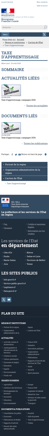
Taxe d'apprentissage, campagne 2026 (18, 100)
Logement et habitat (35, 391)
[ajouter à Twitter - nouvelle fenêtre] (15, 154)
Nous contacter (42, 2)
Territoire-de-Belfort (36, 260)
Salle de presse (42, 6)
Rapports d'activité (11, 423)
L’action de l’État (35, 42)
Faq (5, 224)
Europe (30, 384)
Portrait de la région (15, 164)
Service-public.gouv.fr (14, 283)
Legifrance (9, 287)
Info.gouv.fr (9, 279)
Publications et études (12, 420)
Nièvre (30, 252)
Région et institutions (15, 42)
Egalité (6, 369)
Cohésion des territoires (13, 388)
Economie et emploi (11, 362)
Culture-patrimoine (11, 359)
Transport (32, 403)
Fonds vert (8, 375)
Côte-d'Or (8, 252)
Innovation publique (36, 348)
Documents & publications (15, 409)
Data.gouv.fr (9, 291)
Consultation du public (12, 413)
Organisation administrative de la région (22, 171)
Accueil (20, 39)
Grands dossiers (10, 380)
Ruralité (31, 413)
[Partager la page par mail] (19, 154)
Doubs (6, 256)
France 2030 (32, 342)
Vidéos (30, 423)
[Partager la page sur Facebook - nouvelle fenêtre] (12, 154)
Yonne (30, 264)
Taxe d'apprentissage (16, 183)
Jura (6, 264)
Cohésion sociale (10, 356)
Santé (30, 366)
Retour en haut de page (31, 154)
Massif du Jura (33, 394)
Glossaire (8, 228)
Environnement (10, 372)
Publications (32, 357)
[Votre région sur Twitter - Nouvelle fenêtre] (44, 34)
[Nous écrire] (9, 299)
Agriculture (8, 384)
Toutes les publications (36, 143)
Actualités (7, 338)
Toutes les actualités (37, 105)
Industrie (31, 345)
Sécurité (31, 370)
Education (8, 366)
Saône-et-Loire (33, 256)
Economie (7, 397)
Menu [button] (5, 34)
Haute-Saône (10, 260)
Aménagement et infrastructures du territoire (10, 350)
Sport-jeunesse (33, 373)
